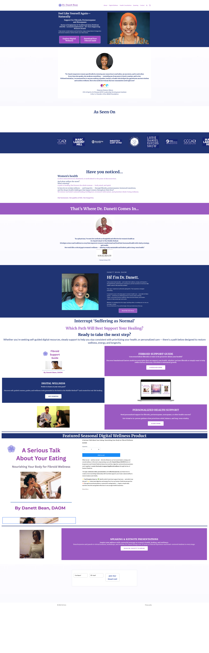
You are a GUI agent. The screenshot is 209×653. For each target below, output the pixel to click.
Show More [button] (85, 489)
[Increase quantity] (98, 449)
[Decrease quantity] (84, 449)
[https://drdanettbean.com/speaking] (31, 544)
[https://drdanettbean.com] (68, 5)
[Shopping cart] (150, 5)
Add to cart (101, 455)
